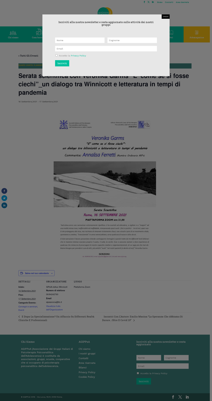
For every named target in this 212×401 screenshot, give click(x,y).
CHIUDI (165, 17)
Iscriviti (62, 63)
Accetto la (72, 55)
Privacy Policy (78, 55)
